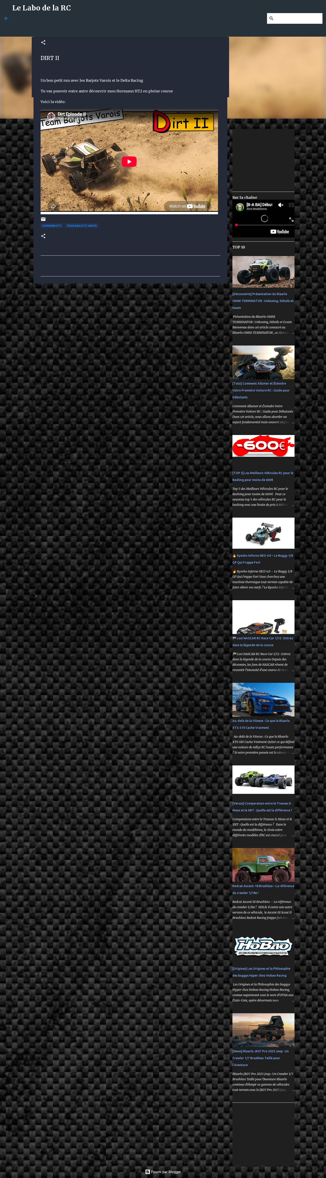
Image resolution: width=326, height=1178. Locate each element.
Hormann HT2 (51, 225)
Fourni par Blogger (165, 1172)
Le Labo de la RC (41, 8)
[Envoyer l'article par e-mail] (43, 220)
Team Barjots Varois (82, 225)
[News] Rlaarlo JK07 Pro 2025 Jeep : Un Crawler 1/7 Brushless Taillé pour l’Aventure (260, 1058)
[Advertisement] (120, 26)
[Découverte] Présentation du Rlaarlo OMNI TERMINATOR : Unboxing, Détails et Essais (263, 301)
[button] (43, 43)
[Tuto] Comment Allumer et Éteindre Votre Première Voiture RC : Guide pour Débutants (261, 390)
